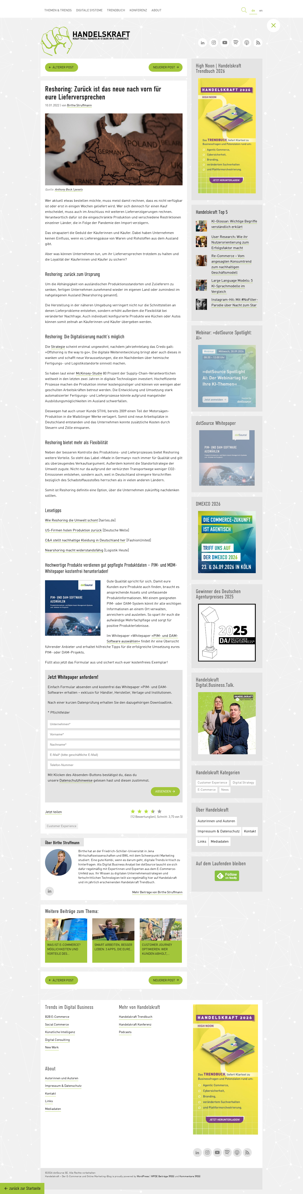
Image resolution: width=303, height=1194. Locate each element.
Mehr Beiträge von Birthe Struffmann (157, 892)
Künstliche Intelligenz (60, 1032)
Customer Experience (61, 826)
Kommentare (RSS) (189, 1176)
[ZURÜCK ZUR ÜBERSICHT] (276, 25)
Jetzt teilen (53, 812)
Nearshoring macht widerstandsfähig (74, 550)
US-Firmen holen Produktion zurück (73, 530)
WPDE (154, 1176)
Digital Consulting (57, 1040)
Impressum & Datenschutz (219, 831)
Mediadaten (220, 842)
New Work (52, 1047)
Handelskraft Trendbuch (135, 1016)
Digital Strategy (243, 782)
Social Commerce (57, 1024)
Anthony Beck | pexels (69, 189)
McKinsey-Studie (89, 373)
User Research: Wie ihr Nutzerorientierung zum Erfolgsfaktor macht (230, 242)
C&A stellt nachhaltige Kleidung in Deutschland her (85, 540)
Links (202, 842)
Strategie (58, 347)
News (225, 789)
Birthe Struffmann (79, 105)
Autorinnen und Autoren (216, 821)
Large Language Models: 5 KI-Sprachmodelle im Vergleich (232, 286)
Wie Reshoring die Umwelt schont (71, 520)
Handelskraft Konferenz (135, 1024)
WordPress (143, 1176)
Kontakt (250, 831)
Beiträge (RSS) (166, 1176)
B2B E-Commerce (57, 1016)
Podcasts (125, 1032)
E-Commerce (207, 789)
